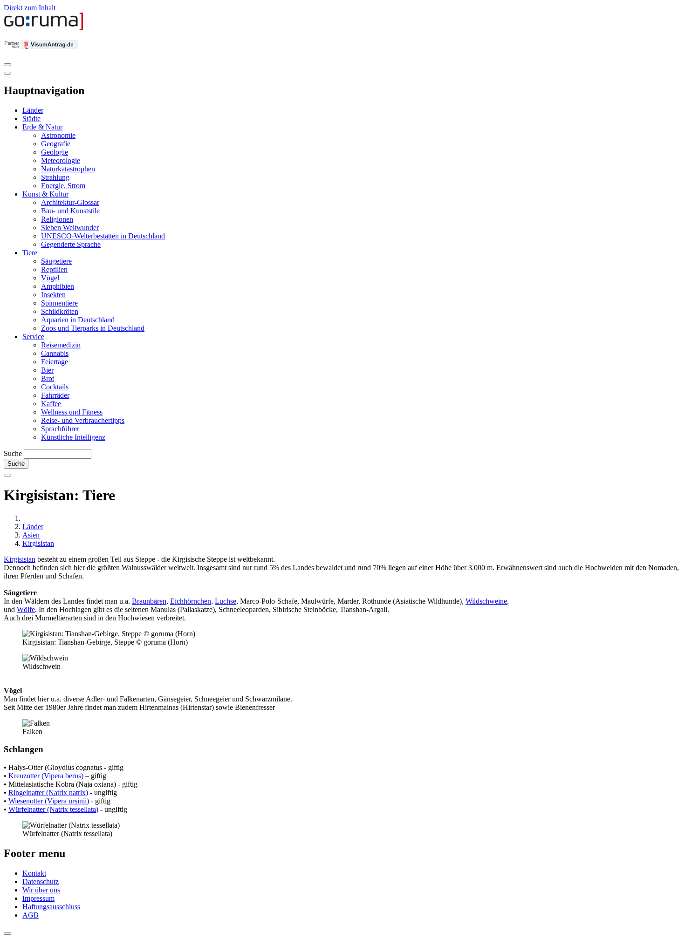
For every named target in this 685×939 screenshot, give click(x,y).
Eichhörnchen (190, 601)
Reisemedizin (61, 345)
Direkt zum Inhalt (29, 8)
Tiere (29, 253)
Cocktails (54, 387)
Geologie (54, 152)
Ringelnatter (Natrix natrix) (48, 792)
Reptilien (54, 269)
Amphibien (57, 286)
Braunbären (149, 601)
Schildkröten (59, 311)
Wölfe (26, 609)
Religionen (57, 219)
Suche (13, 453)
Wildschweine (486, 601)
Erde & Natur (42, 127)
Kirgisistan (38, 543)
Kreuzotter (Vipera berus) (45, 776)
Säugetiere (56, 261)
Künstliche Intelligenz (73, 437)
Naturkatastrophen (68, 169)
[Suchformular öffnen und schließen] (7, 475)
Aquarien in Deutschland (78, 320)
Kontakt (34, 873)
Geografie (55, 144)
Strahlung (55, 177)
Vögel (50, 278)
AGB (30, 915)
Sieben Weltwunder (70, 227)
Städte (31, 118)
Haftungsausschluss (51, 907)
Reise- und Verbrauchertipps (82, 420)
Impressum (38, 898)
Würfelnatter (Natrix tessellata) (53, 809)
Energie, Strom (63, 186)
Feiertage (54, 362)
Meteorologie (60, 160)
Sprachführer (60, 429)
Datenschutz (40, 881)
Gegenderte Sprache (71, 244)
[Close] (7, 73)
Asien (31, 535)
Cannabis (54, 353)
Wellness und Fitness (72, 412)
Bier (47, 370)
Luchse (225, 601)
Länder (32, 110)
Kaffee (51, 404)
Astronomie (58, 135)
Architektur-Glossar (70, 202)
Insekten (53, 295)
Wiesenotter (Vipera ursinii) (48, 801)
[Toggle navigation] (7, 64)
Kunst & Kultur (45, 194)
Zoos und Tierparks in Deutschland (92, 328)
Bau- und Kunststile (70, 211)
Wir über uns (41, 890)
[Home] (44, 28)
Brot (47, 378)
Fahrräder (55, 395)
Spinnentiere (59, 303)
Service (33, 336)
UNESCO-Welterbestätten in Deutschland (103, 236)
